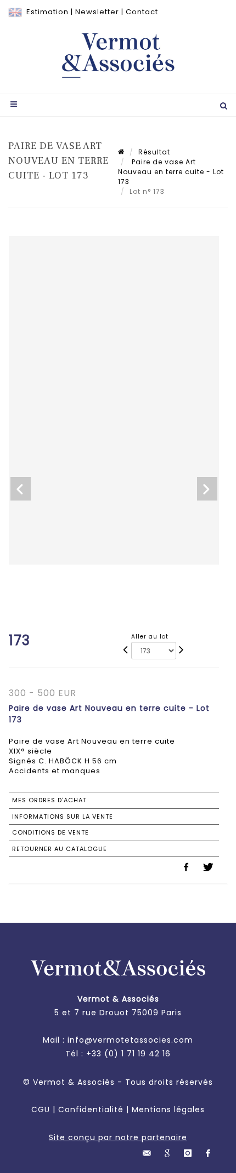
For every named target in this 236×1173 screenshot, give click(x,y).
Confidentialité (90, 1109)
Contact (142, 12)
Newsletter (97, 12)
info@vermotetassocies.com (130, 1039)
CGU (40, 1109)
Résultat (154, 152)
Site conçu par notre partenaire (118, 1137)
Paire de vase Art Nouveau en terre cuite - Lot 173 (171, 171)
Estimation (47, 12)
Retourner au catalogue (59, 848)
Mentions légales (168, 1109)
